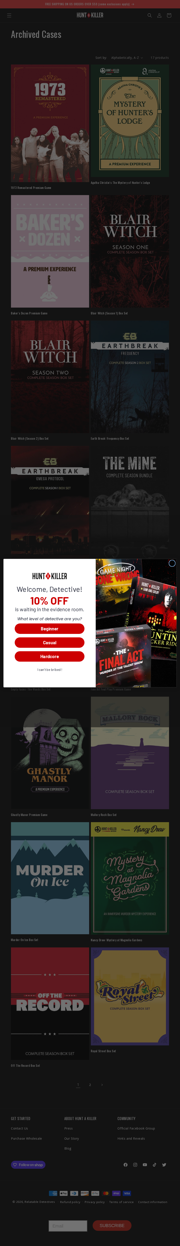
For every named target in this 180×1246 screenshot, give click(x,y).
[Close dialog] (172, 563)
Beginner (49, 628)
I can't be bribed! (49, 669)
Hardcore (49, 656)
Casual (49, 642)
